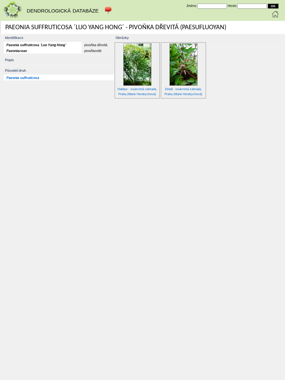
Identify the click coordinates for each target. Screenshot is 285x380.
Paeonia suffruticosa (22, 78)
